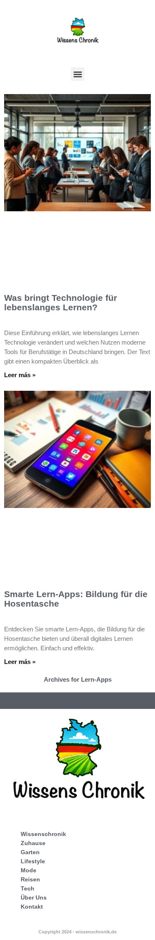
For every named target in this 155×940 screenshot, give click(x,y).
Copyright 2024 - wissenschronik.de (77, 931)
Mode (28, 870)
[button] (77, 74)
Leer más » (20, 374)
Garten (30, 852)
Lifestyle (33, 861)
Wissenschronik (43, 834)
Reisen (30, 879)
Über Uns (34, 897)
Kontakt (32, 906)
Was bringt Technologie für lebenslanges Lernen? (60, 302)
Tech (27, 888)
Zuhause (33, 843)
